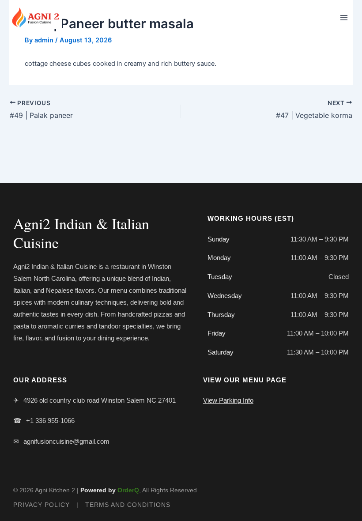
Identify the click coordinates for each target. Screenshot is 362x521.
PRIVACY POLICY (41, 504)
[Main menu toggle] (344, 17)
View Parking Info (228, 400)
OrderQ (128, 490)
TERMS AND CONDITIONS (127, 504)
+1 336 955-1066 (50, 420)
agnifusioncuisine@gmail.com (66, 441)
